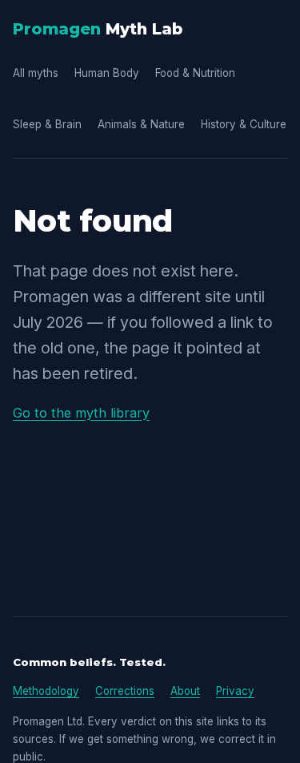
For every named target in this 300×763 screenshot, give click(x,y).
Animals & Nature (141, 124)
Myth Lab (97, 28)
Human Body (106, 73)
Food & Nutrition (195, 73)
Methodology (46, 690)
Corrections (124, 690)
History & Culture (243, 124)
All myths (35, 73)
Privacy (235, 690)
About (185, 690)
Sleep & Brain (47, 124)
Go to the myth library (81, 413)
